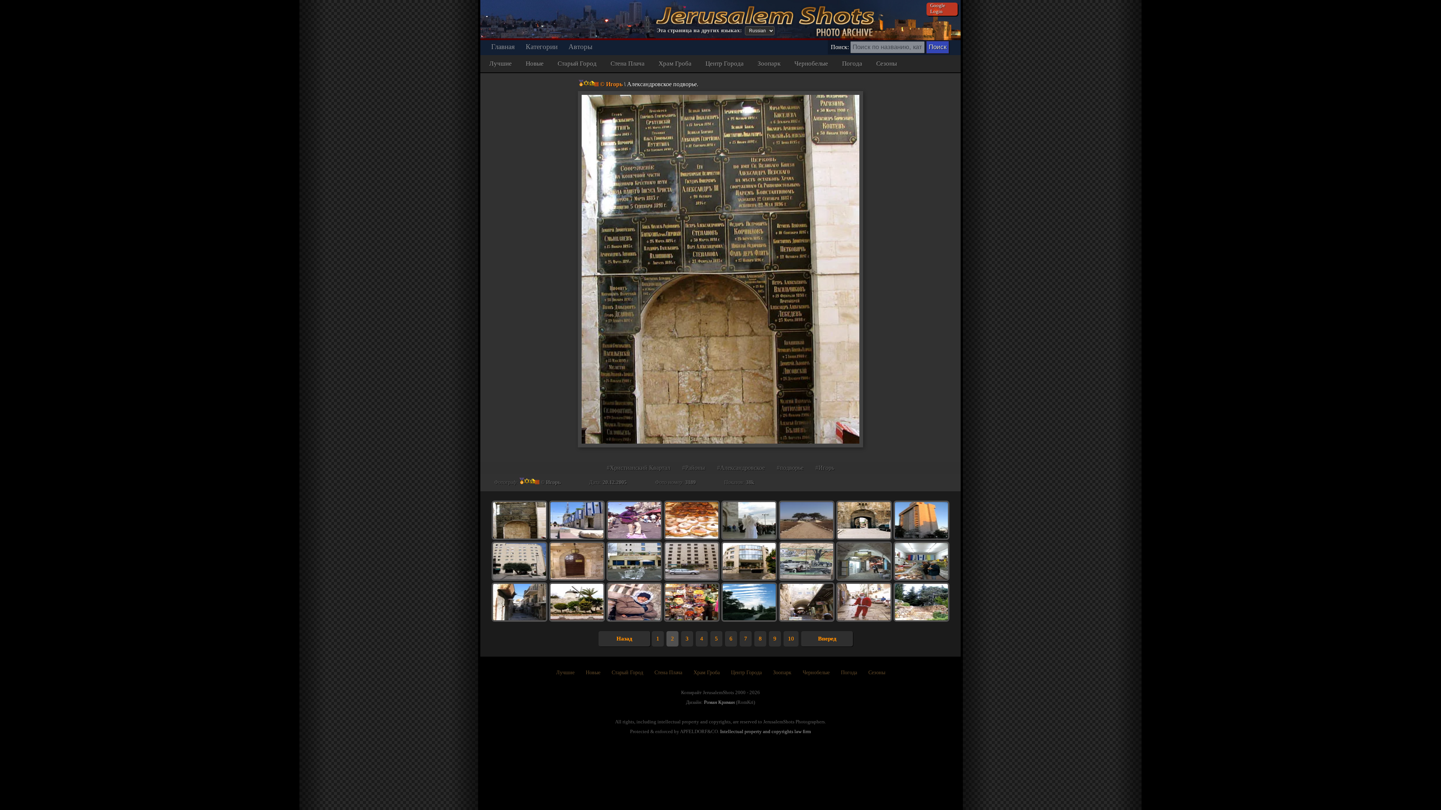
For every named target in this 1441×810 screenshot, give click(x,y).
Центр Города (724, 63)
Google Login (937, 8)
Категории (542, 47)
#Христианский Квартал (638, 468)
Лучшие (500, 63)
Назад (624, 639)
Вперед (827, 639)
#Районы (693, 468)
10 (791, 639)
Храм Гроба (675, 63)
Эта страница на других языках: (699, 30)
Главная (503, 47)
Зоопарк (769, 63)
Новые (535, 63)
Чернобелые (811, 63)
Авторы (581, 47)
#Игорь (824, 468)
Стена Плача (628, 63)
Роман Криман (719, 702)
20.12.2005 (615, 482)
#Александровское (741, 468)
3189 (690, 482)
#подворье (790, 468)
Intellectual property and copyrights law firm (765, 731)
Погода (852, 63)
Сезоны (886, 63)
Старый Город (577, 63)
